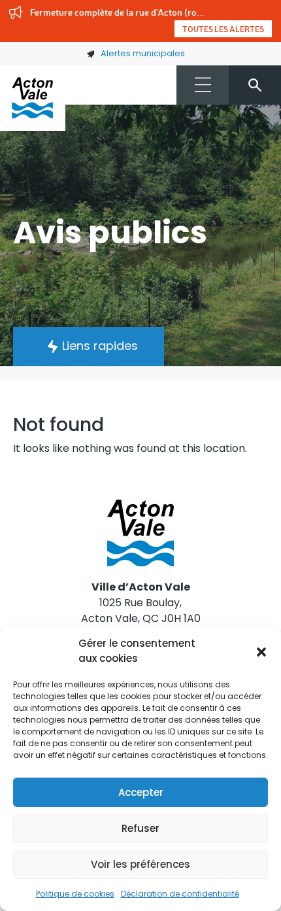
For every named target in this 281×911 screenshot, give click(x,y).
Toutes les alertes (223, 29)
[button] (261, 651)
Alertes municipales (143, 53)
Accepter (140, 792)
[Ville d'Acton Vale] (32, 98)
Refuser (140, 828)
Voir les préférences (140, 864)
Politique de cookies (75, 893)
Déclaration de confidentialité (180, 893)
